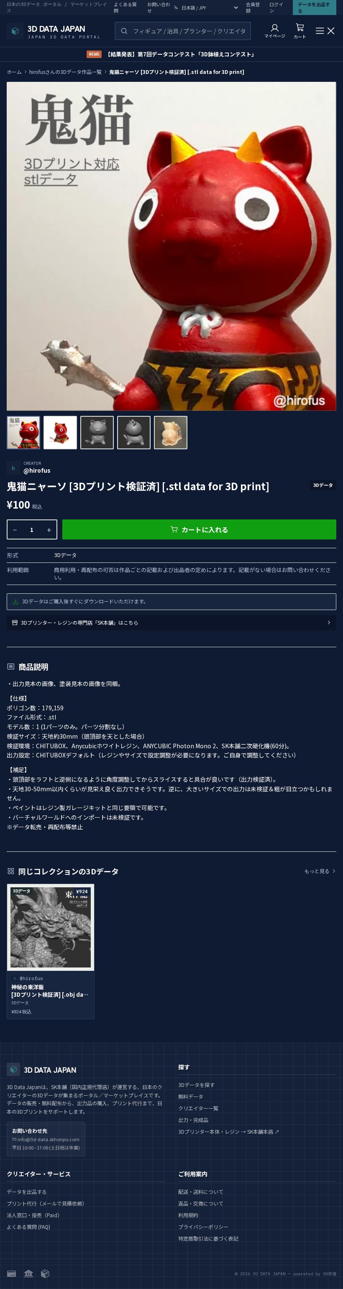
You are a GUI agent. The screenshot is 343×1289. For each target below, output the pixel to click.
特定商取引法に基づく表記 (208, 1238)
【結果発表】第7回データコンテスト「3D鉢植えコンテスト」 (173, 54)
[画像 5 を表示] (170, 432)
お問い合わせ (158, 7)
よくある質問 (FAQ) (28, 1226)
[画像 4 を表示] (134, 432)
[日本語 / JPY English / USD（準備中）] (206, 7)
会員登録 (253, 7)
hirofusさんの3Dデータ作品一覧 (65, 71)
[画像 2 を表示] (60, 432)
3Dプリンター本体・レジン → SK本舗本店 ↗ (228, 1131)
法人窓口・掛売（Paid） (34, 1214)
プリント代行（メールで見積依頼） (47, 1203)
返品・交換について (200, 1203)
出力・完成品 (193, 1119)
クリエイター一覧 (198, 1108)
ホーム (14, 71)
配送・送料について (200, 1191)
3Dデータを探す (196, 1084)
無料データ (190, 1096)
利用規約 (188, 1214)
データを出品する (27, 1191)
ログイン (276, 7)
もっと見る (317, 871)
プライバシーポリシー (203, 1226)
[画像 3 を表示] (97, 432)
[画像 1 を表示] (23, 432)
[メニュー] (325, 30)
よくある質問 (125, 7)
